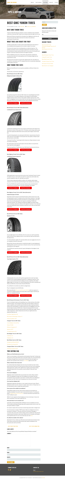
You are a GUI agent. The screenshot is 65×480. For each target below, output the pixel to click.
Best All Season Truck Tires (48, 55)
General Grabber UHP (12, 318)
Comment (9, 433)
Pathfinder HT (10, 337)
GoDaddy (43, 477)
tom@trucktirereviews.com (38, 471)
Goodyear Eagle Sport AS (12, 314)
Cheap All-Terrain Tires (47, 57)
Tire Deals (56, 2)
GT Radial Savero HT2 (12, 331)
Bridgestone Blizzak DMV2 (13, 342)
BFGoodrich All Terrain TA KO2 (22, 290)
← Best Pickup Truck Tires (12, 426)
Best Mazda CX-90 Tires (47, 49)
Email (8, 452)
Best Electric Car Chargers (47, 65)
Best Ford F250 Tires (46, 44)
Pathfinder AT (10, 335)
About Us (32, 2)
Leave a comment (31, 26)
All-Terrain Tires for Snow (47, 63)
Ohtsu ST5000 (10, 325)
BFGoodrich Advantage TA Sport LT (14, 316)
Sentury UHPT (10, 329)
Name (8, 447)
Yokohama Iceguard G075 (12, 348)
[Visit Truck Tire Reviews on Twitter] (10, 470)
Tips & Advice (45, 2)
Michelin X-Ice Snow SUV (12, 344)
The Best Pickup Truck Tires (48, 61)
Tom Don (22, 26)
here (32, 415)
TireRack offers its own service (16, 393)
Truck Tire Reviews (12, 2)
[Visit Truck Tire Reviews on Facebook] (8, 470)
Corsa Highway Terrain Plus (13, 322)
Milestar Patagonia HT (12, 327)
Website (8, 457)
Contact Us (51, 2)
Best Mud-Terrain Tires (47, 59)
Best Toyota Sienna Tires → (34, 426)
